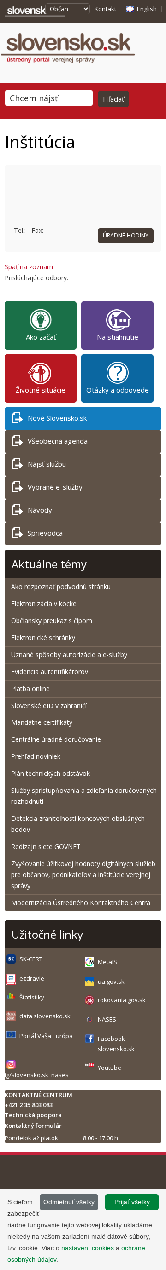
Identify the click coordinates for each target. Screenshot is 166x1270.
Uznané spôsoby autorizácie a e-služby (69, 654)
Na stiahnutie (117, 336)
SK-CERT (30, 959)
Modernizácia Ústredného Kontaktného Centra (80, 902)
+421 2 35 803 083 (29, 1105)
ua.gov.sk (111, 981)
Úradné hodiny (125, 235)
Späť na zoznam (29, 266)
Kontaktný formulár (33, 1125)
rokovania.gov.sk (122, 1000)
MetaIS (107, 962)
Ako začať (41, 336)
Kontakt (105, 9)
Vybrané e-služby (55, 486)
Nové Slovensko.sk (57, 417)
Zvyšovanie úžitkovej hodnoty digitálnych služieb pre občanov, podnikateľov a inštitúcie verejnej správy (83, 874)
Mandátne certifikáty (41, 722)
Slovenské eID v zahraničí (49, 705)
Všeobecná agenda (58, 440)
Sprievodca (45, 532)
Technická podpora (33, 1115)
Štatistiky (31, 997)
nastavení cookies (87, 1248)
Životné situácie (40, 389)
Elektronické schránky (43, 637)
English (147, 9)
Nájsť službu (47, 463)
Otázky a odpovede (117, 389)
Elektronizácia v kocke (44, 603)
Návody (40, 509)
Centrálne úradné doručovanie (56, 739)
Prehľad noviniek (35, 756)
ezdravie (31, 978)
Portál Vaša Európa (46, 1036)
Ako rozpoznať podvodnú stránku (62, 586)
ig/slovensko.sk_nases (37, 1075)
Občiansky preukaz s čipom (51, 620)
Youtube (109, 1067)
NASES (107, 1019)
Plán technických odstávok (50, 773)
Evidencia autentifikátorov (49, 671)
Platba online (30, 688)
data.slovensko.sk (45, 1016)
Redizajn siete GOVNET (46, 846)
